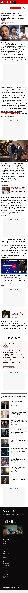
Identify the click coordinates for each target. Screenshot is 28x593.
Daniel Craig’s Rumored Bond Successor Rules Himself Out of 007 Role (18, 440)
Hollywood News (8, 10)
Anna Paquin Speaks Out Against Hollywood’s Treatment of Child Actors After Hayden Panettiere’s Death (19, 412)
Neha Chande (5, 23)
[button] (27, 40)
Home (2, 10)
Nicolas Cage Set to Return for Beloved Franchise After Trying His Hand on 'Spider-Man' (18, 431)
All (7, 8)
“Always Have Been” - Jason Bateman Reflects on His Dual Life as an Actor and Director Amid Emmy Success (18, 478)
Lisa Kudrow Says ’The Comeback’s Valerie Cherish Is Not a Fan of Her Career (18, 403)
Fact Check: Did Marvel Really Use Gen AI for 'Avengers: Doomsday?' (18, 469)
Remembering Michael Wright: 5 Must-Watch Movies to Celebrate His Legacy (19, 422)
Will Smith (16, 48)
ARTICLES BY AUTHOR (8, 367)
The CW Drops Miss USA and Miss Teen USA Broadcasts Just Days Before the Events (19, 459)
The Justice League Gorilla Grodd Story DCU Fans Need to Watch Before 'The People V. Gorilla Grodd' (19, 450)
